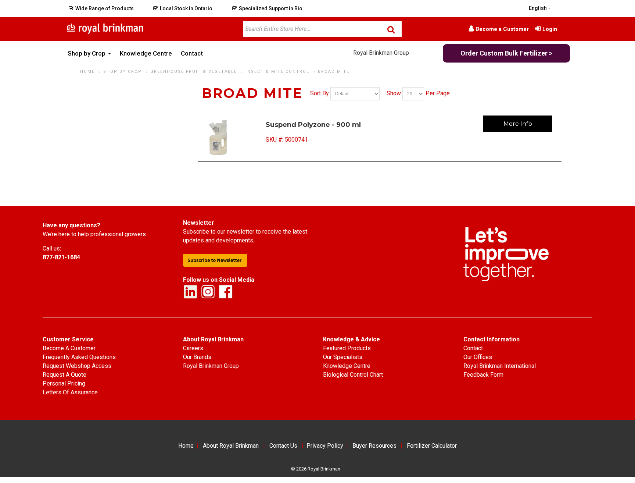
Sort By (319, 93)
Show (394, 93)
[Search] (391, 29)
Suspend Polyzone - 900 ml (313, 125)
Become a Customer (502, 29)
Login (549, 29)
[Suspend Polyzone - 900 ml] (233, 137)
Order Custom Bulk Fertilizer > (506, 53)
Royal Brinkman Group (381, 52)
